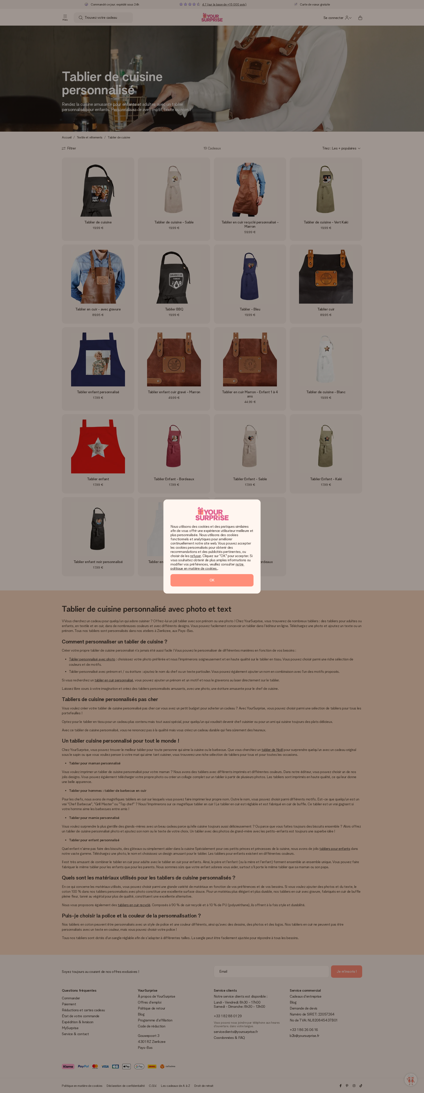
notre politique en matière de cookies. (207, 566)
